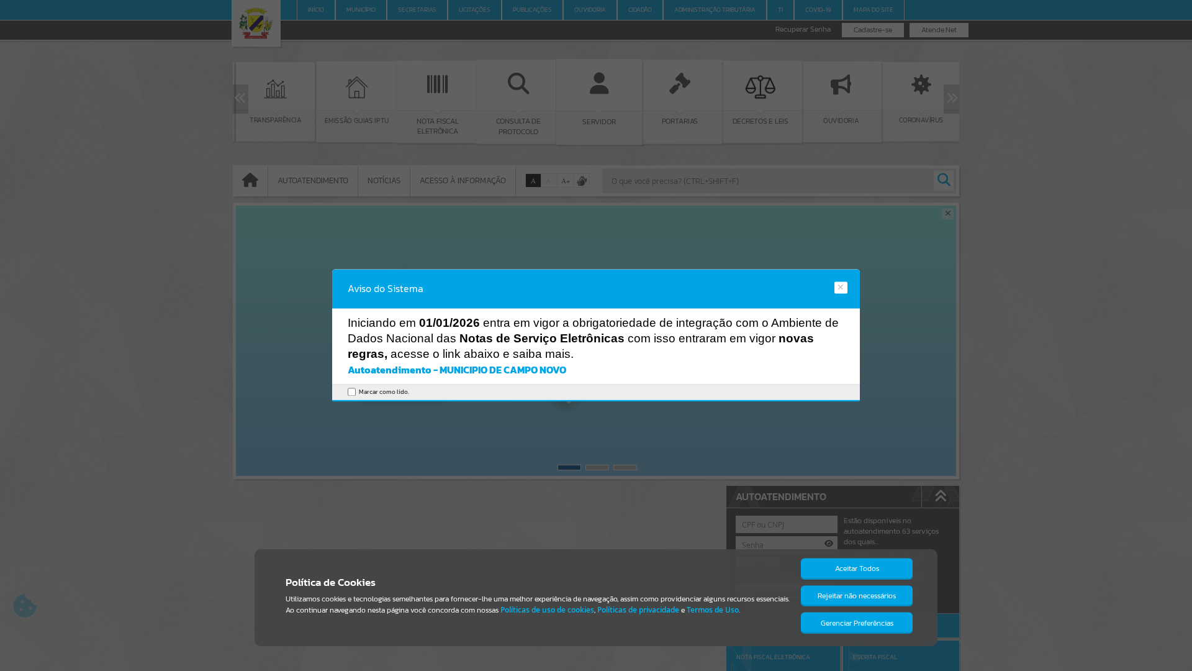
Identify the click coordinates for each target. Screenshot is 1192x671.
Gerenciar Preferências (857, 623)
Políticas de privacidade (638, 610)
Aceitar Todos (857, 568)
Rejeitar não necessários (857, 595)
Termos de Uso (713, 610)
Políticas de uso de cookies (547, 610)
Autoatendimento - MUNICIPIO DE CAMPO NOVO (457, 369)
